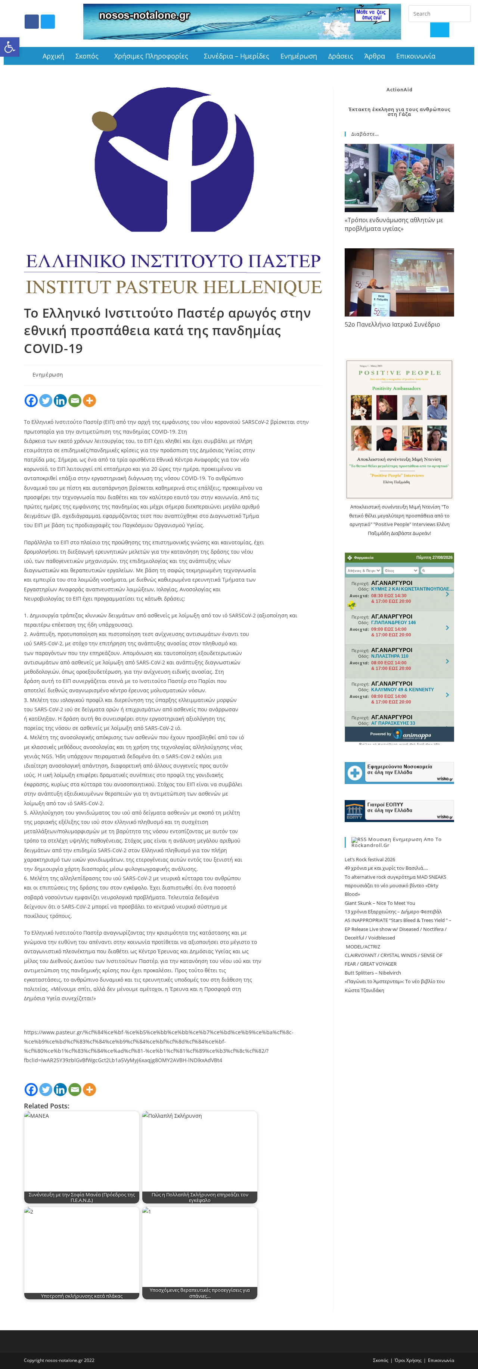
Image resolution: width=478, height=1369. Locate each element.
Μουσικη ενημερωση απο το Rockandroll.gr (396, 842)
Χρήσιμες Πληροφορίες (151, 55)
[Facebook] (32, 22)
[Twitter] (48, 22)
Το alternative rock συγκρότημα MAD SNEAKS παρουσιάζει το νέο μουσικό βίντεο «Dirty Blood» (395, 886)
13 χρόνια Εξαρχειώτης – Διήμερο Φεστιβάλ (393, 911)
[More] (89, 400)
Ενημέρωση (298, 55)
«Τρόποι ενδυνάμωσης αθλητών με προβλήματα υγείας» (394, 224)
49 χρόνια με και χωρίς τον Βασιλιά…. (386, 868)
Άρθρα (374, 55)
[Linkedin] (60, 400)
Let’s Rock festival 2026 (370, 859)
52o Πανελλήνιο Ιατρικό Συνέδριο (392, 324)
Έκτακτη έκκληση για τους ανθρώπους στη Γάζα (399, 111)
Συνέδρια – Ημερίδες (236, 55)
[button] (9, 47)
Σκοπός (87, 55)
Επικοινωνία (415, 55)
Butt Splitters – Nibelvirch (373, 972)
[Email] (74, 400)
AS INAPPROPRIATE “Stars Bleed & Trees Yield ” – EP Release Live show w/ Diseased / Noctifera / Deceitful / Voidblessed (398, 929)
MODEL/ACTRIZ (362, 946)
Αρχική (53, 55)
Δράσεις (340, 55)
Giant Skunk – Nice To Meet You (380, 903)
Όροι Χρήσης (408, 1360)
